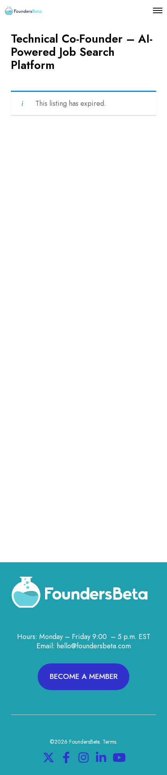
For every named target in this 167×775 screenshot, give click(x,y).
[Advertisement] (83, 242)
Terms (109, 742)
